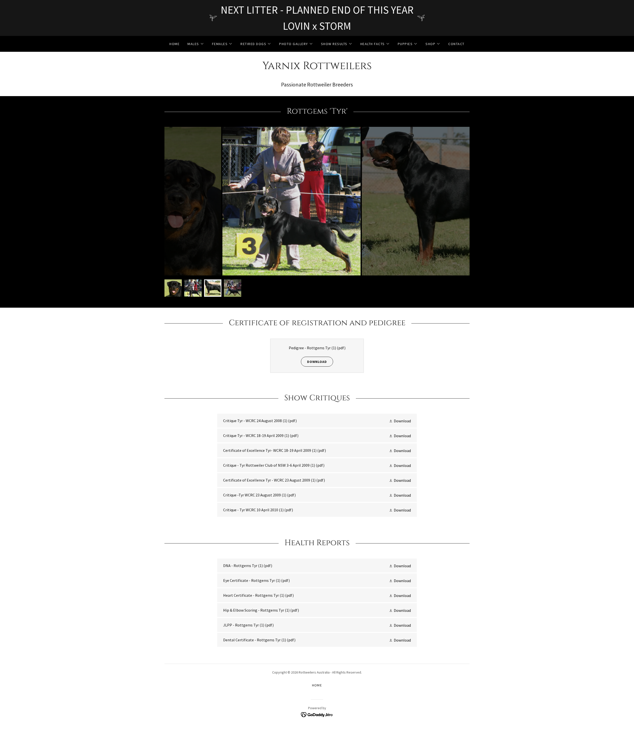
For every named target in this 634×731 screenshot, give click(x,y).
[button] (195, 44)
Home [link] (174, 44)
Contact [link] (456, 44)
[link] (317, 67)
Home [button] (317, 685)
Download (317, 361)
